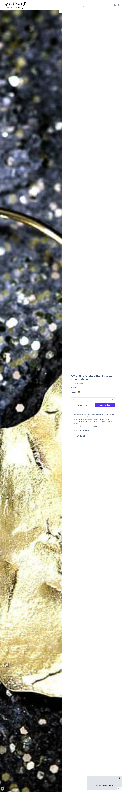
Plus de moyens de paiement (105, 408)
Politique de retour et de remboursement (81, 430)
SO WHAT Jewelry (78, 383)
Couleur (73, 392)
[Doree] (79, 392)
